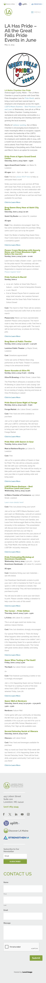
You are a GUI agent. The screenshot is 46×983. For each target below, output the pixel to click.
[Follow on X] (10, 814)
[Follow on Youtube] (22, 814)
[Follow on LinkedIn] (16, 814)
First (5, 894)
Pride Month (29, 98)
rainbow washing (19, 125)
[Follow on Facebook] (3, 814)
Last (5, 905)
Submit (36, 958)
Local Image (27, 972)
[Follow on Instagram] (28, 814)
